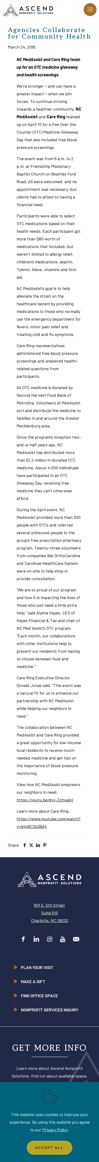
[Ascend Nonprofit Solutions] (28, 10)
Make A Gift (33, 981)
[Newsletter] (76, 938)
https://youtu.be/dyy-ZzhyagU (45, 799)
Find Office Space (39, 995)
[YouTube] (63, 938)
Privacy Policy (55, 1129)
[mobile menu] (90, 9)
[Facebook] (23, 938)
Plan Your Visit (37, 967)
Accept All (49, 1148)
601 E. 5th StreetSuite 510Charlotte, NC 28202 (49, 912)
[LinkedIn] (36, 938)
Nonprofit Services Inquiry (49, 1009)
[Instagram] (50, 938)
